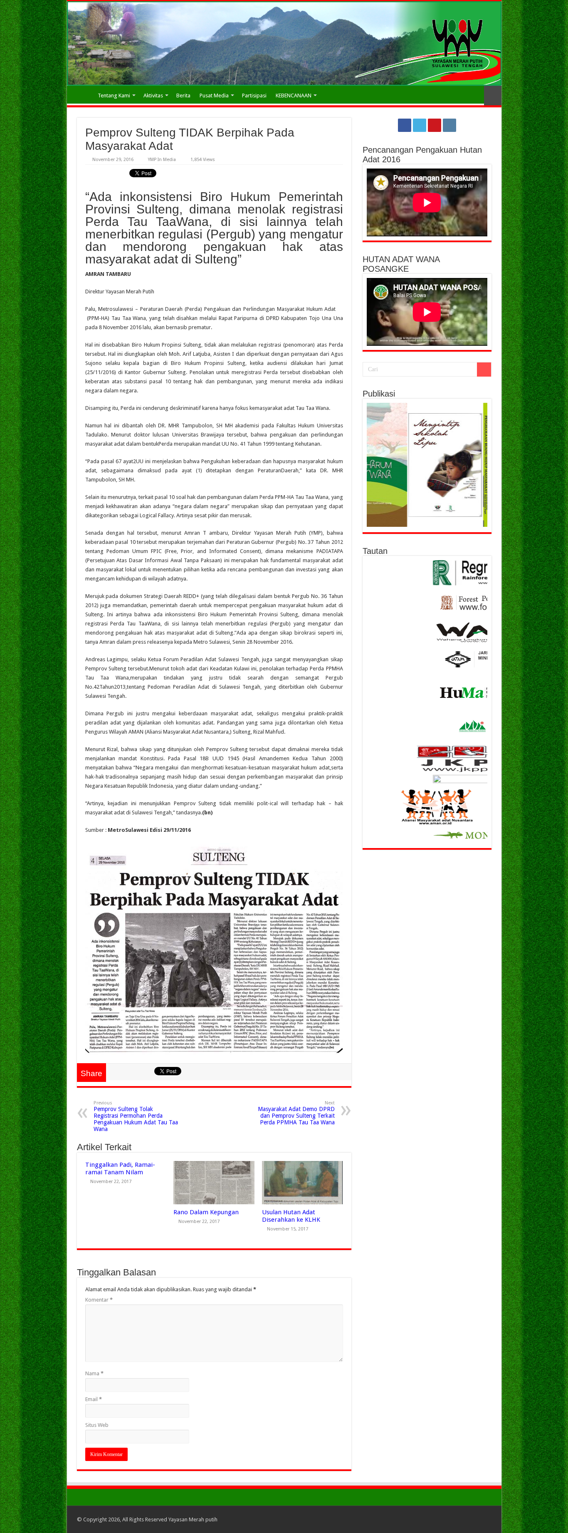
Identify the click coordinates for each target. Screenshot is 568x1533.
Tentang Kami (114, 95)
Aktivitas (153, 95)
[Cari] (484, 369)
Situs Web (97, 1425)
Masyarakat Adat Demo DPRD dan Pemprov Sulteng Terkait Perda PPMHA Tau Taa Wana (296, 1113)
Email (93, 1399)
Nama (94, 1373)
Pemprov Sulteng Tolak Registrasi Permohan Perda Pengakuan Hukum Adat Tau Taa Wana (136, 1116)
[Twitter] (419, 125)
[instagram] (449, 125)
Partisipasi (254, 95)
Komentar (99, 1300)
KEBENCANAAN (293, 95)
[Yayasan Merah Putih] (284, 43)
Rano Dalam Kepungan (206, 1212)
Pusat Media (214, 95)
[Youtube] (434, 125)
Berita (183, 95)
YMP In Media (162, 159)
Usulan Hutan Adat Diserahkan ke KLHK (291, 1215)
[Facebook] (404, 125)
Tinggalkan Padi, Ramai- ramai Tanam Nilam (120, 1168)
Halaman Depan (82, 94)
